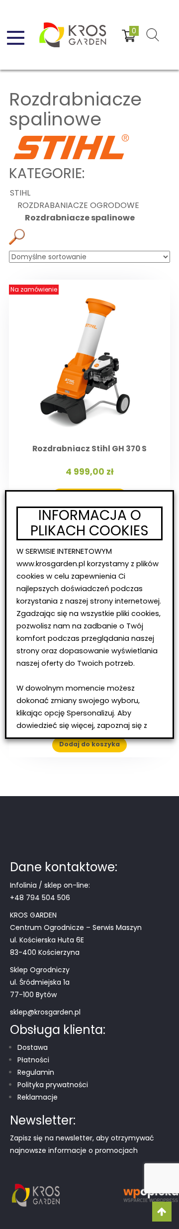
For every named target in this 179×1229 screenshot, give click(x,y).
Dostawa (32, 1047)
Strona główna (32, 96)
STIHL (70, 96)
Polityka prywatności (52, 1085)
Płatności (33, 1060)
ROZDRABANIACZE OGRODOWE (78, 205)
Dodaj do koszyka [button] (89, 744)
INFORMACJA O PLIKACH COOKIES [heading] (89, 523)
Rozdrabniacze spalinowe (80, 217)
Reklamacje (37, 1097)
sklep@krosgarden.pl (45, 1012)
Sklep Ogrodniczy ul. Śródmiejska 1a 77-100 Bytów (40, 982)
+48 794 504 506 (40, 898)
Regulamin (35, 1072)
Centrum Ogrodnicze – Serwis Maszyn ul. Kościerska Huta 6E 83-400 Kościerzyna (76, 939)
